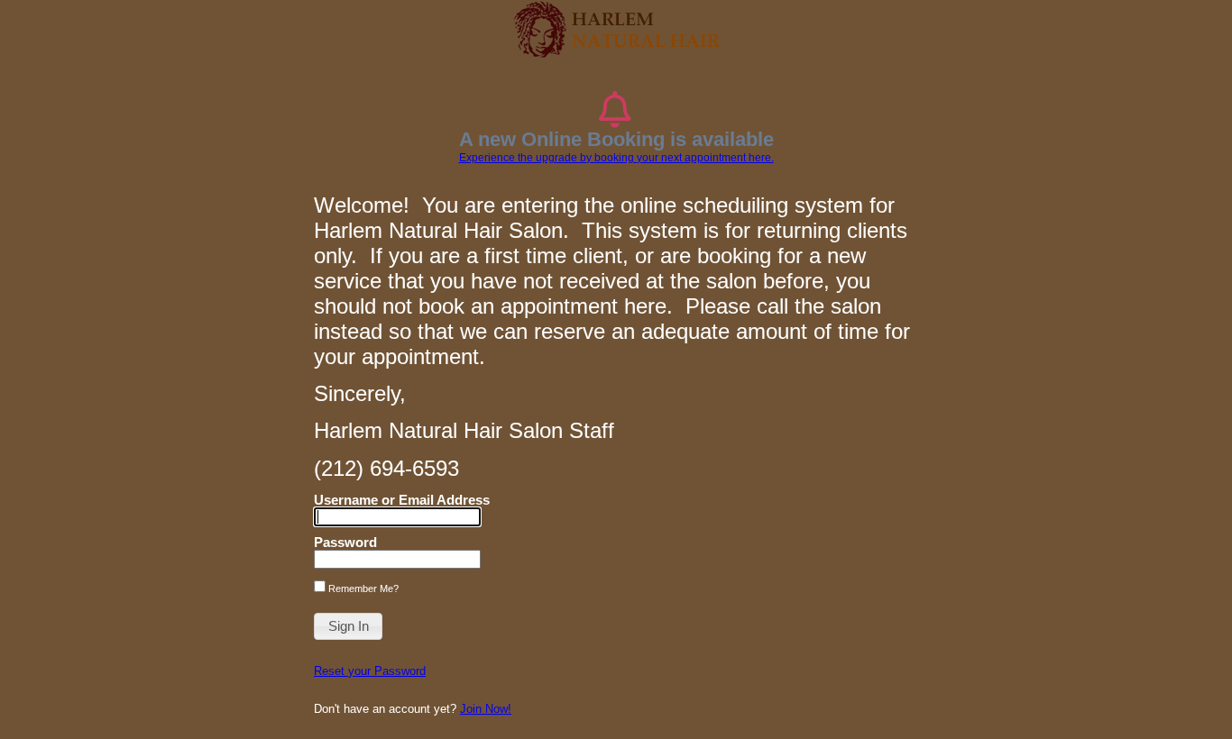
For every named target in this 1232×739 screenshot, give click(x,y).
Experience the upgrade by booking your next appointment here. (616, 157)
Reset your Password (370, 671)
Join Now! (485, 709)
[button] (348, 626)
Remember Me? (362, 588)
